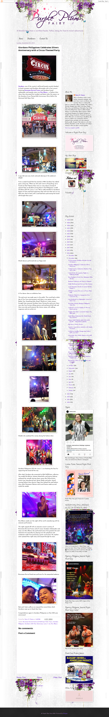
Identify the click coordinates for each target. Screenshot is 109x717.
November (72, 258)
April (70, 382)
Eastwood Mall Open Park (40, 621)
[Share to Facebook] (50, 619)
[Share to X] (48, 619)
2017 (68, 245)
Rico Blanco (44, 92)
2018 (68, 242)
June (70, 376)
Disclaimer (31, 38)
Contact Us (44, 38)
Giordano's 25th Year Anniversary (34, 623)
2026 (68, 220)
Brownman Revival (30, 90)
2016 (68, 247)
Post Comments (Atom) (30, 681)
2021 (68, 233)
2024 (68, 225)
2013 (68, 394)
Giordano (21, 86)
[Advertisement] (75, 52)
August (71, 371)
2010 (68, 402)
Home (21, 38)
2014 (68, 253)
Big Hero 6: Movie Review (75, 324)
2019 (68, 239)
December (72, 255)
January (71, 390)
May (70, 379)
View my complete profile (72, 128)
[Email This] (45, 619)
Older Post (57, 677)
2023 (68, 228)
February (71, 387)
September (72, 368)
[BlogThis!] (47, 619)
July (70, 374)
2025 (68, 222)
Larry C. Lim (47, 623)
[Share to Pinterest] (52, 619)
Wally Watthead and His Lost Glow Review (80, 284)
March (71, 385)
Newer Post (21, 677)
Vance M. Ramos (80, 95)
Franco (38, 90)
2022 (68, 231)
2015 (68, 250)
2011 (68, 399)
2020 (69, 236)
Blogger (65, 713)
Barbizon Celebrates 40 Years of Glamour (79, 281)
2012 (68, 396)
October (71, 365)
